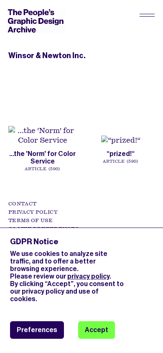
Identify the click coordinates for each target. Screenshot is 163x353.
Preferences (37, 330)
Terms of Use (30, 220)
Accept (96, 330)
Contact (22, 203)
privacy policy (88, 276)
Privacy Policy (33, 212)
